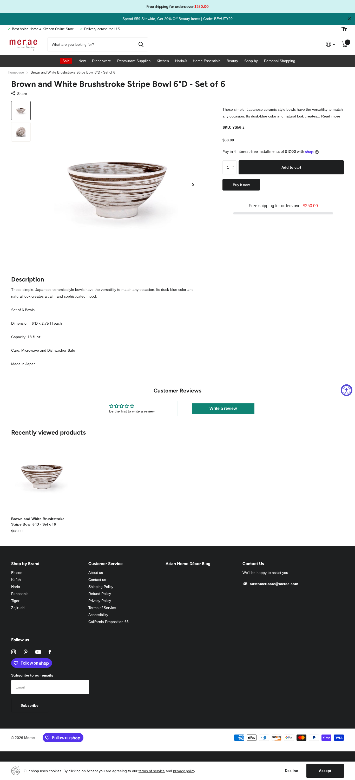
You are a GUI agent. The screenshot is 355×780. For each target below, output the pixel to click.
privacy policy (184, 771)
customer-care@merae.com (274, 584)
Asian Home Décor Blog (188, 563)
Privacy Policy (99, 601)
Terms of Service (102, 608)
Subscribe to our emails (32, 675)
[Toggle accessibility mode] (344, 29)
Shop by (251, 61)
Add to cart (291, 167)
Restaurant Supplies (133, 61)
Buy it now (241, 185)
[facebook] (50, 652)
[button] (193, 185)
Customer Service (105, 563)
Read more (330, 116)
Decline (291, 771)
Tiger (15, 601)
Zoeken (141, 44)
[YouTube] (38, 652)
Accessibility (98, 615)
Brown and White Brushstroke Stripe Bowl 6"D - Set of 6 (37, 521)
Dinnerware (101, 61)
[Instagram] (13, 652)
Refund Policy (99, 594)
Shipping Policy (100, 587)
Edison (16, 573)
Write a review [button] (223, 408)
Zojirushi (18, 608)
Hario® (181, 61)
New (82, 61)
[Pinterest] (26, 652)
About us (95, 573)
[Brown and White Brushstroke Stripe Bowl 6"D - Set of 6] (42, 474)
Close (349, 19)
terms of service (152, 771)
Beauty (232, 61)
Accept (325, 771)
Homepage (16, 72)
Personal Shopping (279, 61)
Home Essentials (206, 61)
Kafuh (16, 580)
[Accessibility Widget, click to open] (346, 390)
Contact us (97, 580)
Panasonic (19, 594)
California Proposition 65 (108, 622)
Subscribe (30, 705)
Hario (15, 587)
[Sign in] (330, 44)
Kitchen (163, 61)
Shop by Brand (25, 563)
